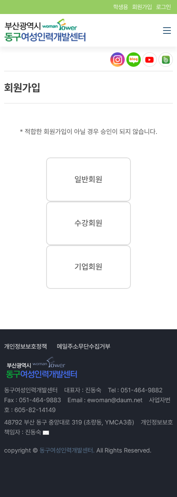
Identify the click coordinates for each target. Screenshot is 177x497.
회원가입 (142, 6)
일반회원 (88, 179)
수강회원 (88, 223)
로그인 (163, 6)
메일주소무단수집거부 (83, 346)
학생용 (120, 6)
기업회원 (88, 267)
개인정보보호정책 (25, 346)
